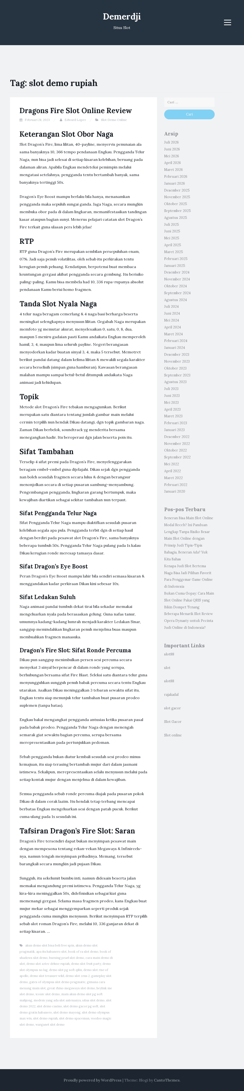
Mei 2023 (171, 402)
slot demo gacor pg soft (80, 1006)
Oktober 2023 (175, 368)
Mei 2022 (171, 464)
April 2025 (172, 245)
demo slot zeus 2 (78, 976)
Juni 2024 (172, 313)
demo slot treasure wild (47, 976)
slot (167, 668)
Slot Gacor (173, 722)
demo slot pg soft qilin (65, 970)
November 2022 (177, 444)
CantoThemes (167, 1080)
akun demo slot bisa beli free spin (49, 945)
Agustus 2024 (175, 300)
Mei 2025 (171, 238)
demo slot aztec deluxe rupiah (48, 964)
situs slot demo (93, 1000)
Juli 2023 (171, 389)
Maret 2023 (173, 416)
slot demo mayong (67, 1012)
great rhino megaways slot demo (71, 988)
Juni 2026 (172, 149)
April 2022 (172, 471)
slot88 (169, 654)
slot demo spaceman (74, 1018)
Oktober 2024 (175, 286)
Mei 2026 (171, 156)
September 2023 (177, 375)
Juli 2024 (171, 306)
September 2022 (177, 457)
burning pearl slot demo (66, 958)
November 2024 (177, 279)
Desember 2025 (177, 190)
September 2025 (177, 211)
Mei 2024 (171, 320)
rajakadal (171, 694)
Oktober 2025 (175, 204)
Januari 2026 (174, 183)
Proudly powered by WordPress (93, 1080)
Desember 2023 (176, 354)
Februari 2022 (175, 485)
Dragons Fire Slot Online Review (76, 110)
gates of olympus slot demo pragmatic (57, 982)
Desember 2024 (176, 272)
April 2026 (172, 163)
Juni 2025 (172, 231)
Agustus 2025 (175, 218)
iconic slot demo (48, 994)
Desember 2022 (176, 437)
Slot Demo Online (114, 120)
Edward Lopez (75, 120)
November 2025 (177, 197)
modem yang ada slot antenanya (57, 1000)
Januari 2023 (174, 430)
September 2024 (177, 293)
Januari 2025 (174, 266)
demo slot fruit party (86, 964)
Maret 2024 (173, 334)
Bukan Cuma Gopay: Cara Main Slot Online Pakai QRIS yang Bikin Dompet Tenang (189, 600)
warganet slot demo (50, 1025)
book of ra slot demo (83, 952)
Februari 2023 (175, 423)
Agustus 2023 (175, 382)
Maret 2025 (173, 252)
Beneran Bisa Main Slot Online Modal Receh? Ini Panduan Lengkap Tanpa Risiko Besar (188, 525)
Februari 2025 (176, 259)
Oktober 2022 (175, 450)
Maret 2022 (173, 478)
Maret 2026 (173, 170)
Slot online (173, 735)
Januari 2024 (174, 348)
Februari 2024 (175, 341)
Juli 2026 (171, 142)
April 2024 (172, 327)
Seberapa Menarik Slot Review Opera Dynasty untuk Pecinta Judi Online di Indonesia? (188, 621)
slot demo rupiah (45, 1018)
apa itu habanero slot (51, 952)
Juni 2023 (172, 396)
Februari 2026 (175, 176)
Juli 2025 (171, 224)
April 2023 (172, 409)
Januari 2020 (174, 491)
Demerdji (122, 16)
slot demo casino (49, 1006)
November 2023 (177, 361)
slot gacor (172, 708)
